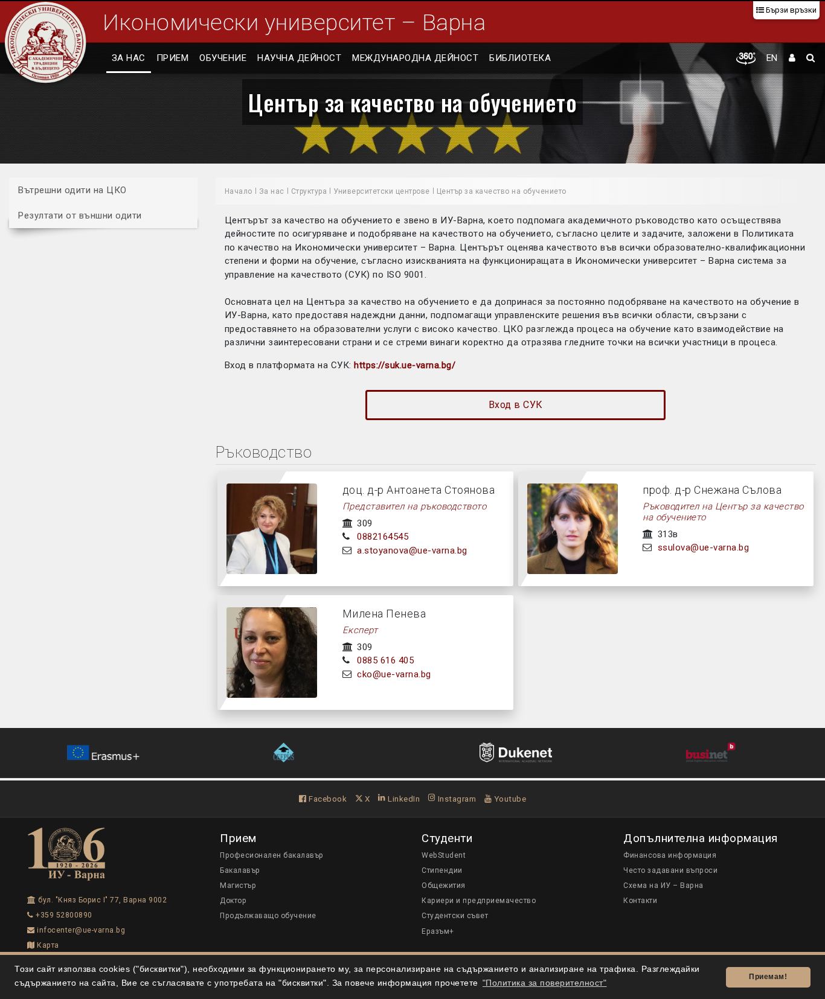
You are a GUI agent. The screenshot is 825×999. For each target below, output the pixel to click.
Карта (47, 945)
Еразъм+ (438, 931)
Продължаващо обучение (268, 915)
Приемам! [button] (768, 976)
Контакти (640, 900)
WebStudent (444, 855)
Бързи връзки (790, 9)
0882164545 (382, 536)
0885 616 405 (385, 660)
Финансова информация (669, 855)
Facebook (327, 798)
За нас (129, 58)
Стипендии (442, 870)
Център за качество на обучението (412, 102)
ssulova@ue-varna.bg (704, 547)
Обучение (222, 58)
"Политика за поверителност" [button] (545, 983)
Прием (172, 58)
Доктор (233, 900)
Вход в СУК (516, 404)
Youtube (509, 798)
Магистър (238, 885)
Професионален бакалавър (272, 855)
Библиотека (520, 58)
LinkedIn (403, 798)
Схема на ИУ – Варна (663, 885)
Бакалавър (240, 870)
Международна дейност (415, 58)
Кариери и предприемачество (479, 900)
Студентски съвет (455, 915)
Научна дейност (299, 58)
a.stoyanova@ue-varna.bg (412, 550)
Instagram (455, 798)
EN (772, 58)
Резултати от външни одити (80, 214)
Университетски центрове (381, 191)
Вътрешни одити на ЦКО (72, 190)
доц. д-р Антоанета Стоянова (418, 490)
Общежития (444, 885)
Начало (238, 191)
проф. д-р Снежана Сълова (712, 490)
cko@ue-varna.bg (394, 674)
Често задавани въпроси (670, 870)
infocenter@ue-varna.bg (80, 930)
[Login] (792, 58)
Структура (309, 191)
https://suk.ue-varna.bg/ (404, 365)
